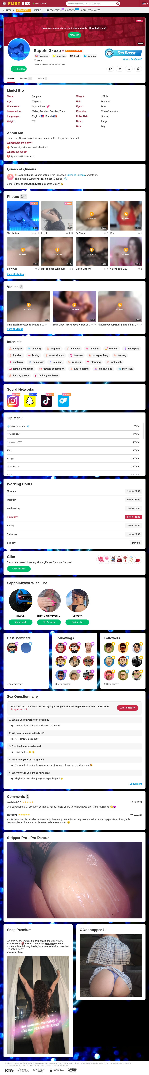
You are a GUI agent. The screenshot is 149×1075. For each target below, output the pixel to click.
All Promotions (54, 10)
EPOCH (60, 1063)
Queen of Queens (75, 175)
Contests (70, 10)
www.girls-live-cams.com (37, 1063)
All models (8, 10)
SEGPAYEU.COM (73, 1063)
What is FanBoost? (132, 59)
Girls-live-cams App (90, 10)
